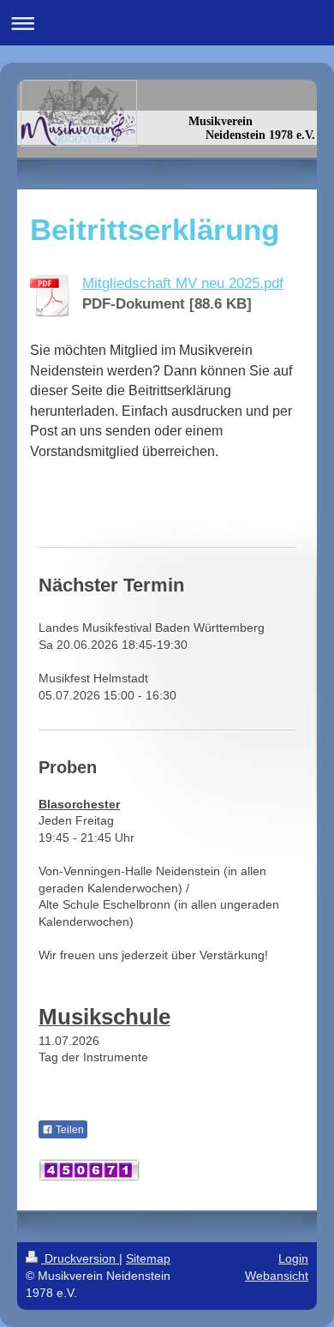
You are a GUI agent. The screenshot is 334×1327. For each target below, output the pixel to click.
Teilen (68, 1130)
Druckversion (80, 1258)
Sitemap (148, 1258)
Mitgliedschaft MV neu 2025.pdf (182, 283)
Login (293, 1258)
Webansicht (276, 1275)
